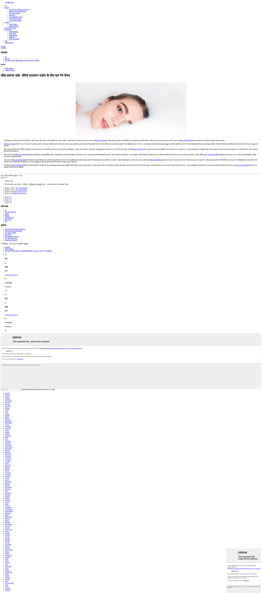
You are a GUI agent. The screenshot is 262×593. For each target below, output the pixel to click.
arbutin (35, 251)
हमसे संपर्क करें (9, 43)
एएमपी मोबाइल (9, 249)
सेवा (6, 41)
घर (6, 6)
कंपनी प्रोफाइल (13, 32)
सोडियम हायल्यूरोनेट (27, 251)
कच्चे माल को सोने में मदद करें (17, 11)
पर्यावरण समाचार (14, 26)
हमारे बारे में (8, 30)
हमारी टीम (12, 37)
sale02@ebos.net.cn (20, 193)
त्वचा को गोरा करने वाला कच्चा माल (19, 10)
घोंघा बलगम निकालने (101, 140)
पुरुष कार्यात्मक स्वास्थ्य (16, 17)
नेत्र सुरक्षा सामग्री (14, 13)
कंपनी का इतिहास (14, 39)
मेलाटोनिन (48, 251)
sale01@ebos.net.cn (20, 191)
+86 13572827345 (21, 188)
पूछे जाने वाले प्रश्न (10, 28)
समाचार (7, 22)
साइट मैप (7, 247)
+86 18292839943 (21, 190)
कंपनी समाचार (13, 24)
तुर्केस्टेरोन (42, 251)
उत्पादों (7, 8)
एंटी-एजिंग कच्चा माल (15, 19)
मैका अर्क (7, 251)
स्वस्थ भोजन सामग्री (15, 21)
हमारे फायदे (12, 33)
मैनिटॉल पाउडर (15, 251)
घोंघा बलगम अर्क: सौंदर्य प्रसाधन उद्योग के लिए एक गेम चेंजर (22, 60)
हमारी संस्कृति (13, 35)
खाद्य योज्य (12, 15)
